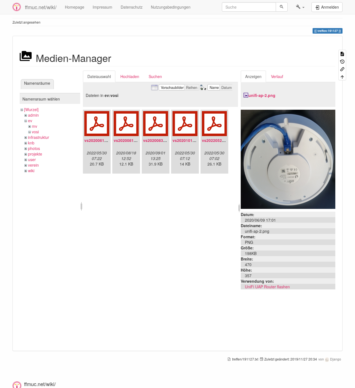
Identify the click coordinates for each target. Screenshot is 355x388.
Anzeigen (253, 76)
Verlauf (277, 76)
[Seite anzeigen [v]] (342, 53)
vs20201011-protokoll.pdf (197, 140)
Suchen (155, 76)
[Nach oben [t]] (342, 76)
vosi (35, 131)
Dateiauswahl (99, 76)
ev (30, 120)
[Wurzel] (31, 109)
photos (34, 148)
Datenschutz (132, 7)
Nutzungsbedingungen (171, 7)
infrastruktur (38, 137)
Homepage (74, 7)
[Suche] (282, 7)
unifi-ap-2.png (261, 95)
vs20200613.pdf (99, 140)
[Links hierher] (342, 68)
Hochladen (129, 76)
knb (31, 143)
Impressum (102, 7)
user (32, 159)
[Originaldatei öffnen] (288, 158)
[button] (300, 7)
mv (34, 126)
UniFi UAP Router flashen (267, 286)
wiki (31, 170)
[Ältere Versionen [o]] (342, 60)
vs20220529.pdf (217, 140)
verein (33, 165)
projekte (35, 154)
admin (33, 115)
